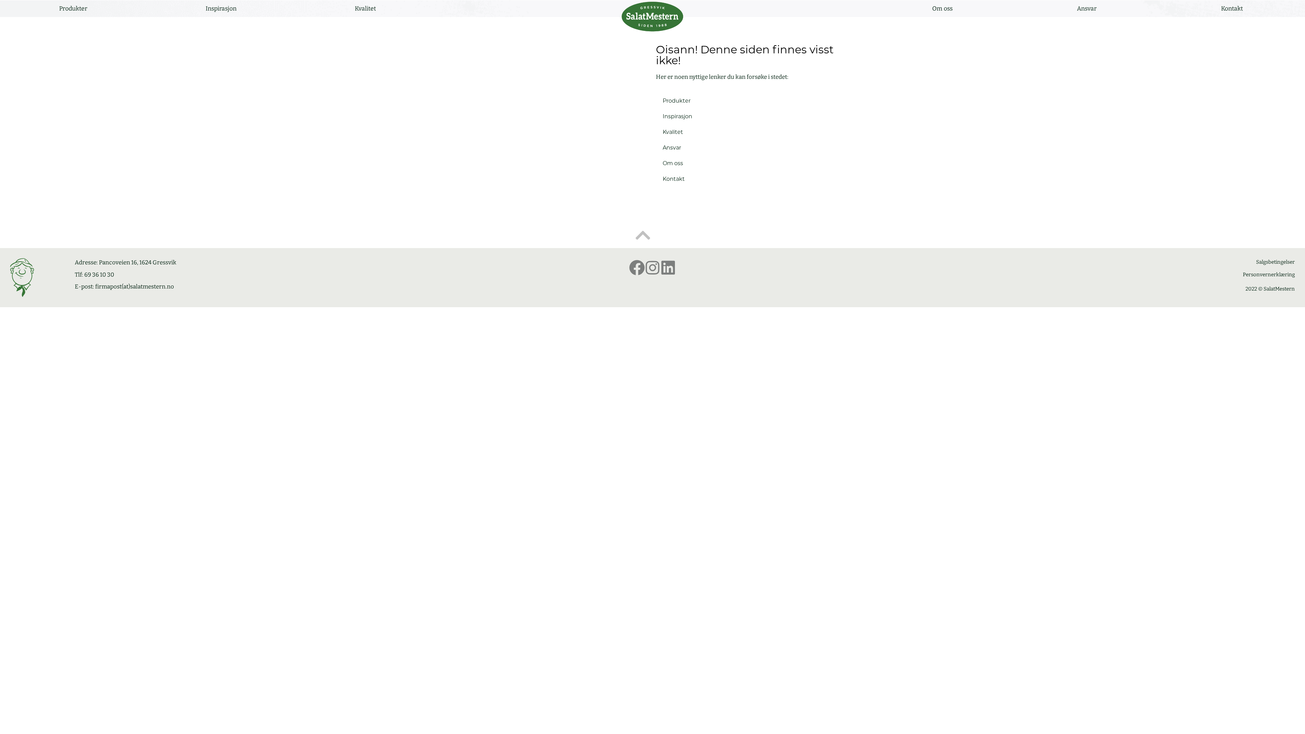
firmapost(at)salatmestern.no (134, 286)
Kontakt (1232, 8)
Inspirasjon (221, 8)
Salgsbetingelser (1275, 262)
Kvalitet (365, 8)
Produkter (73, 8)
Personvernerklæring (1269, 275)
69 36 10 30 (99, 274)
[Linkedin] (668, 268)
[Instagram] (652, 268)
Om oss (942, 8)
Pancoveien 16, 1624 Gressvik (137, 262)
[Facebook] (637, 268)
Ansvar (1087, 8)
